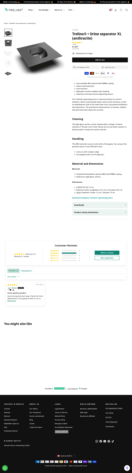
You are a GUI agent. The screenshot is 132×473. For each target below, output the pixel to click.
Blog (31, 420)
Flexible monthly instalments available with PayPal (100, 77)
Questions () (26, 270)
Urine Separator (112, 422)
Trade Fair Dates (35, 427)
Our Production (35, 412)
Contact (7, 409)
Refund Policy (60, 416)
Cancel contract (62, 432)
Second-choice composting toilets (17, 445)
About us (58, 10)
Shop (30, 10)
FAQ (5, 427)
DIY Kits (108, 417)
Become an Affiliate (87, 416)
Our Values (33, 409)
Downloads (79, 205)
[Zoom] (39, 53)
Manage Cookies (61, 423)
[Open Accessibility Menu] (127, 468)
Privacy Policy (60, 420)
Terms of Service (61, 412)
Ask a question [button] (107, 258)
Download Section (11, 431)
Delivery (7, 412)
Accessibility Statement (63, 427)
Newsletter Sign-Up (11, 423)
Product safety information (86, 212)
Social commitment (36, 416)
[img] (12, 285)
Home (6, 23)
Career (31, 423)
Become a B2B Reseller (88, 409)
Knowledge (44, 10)
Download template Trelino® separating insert (92, 198)
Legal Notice (59, 409)
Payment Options (10, 420)
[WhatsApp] (5, 468)
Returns (7, 416)
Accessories (110, 426)
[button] (77, 42)
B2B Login (84, 412)
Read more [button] (11, 301)
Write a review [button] (107, 253)
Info (70, 10)
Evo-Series (109, 413)
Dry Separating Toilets (114, 408)
